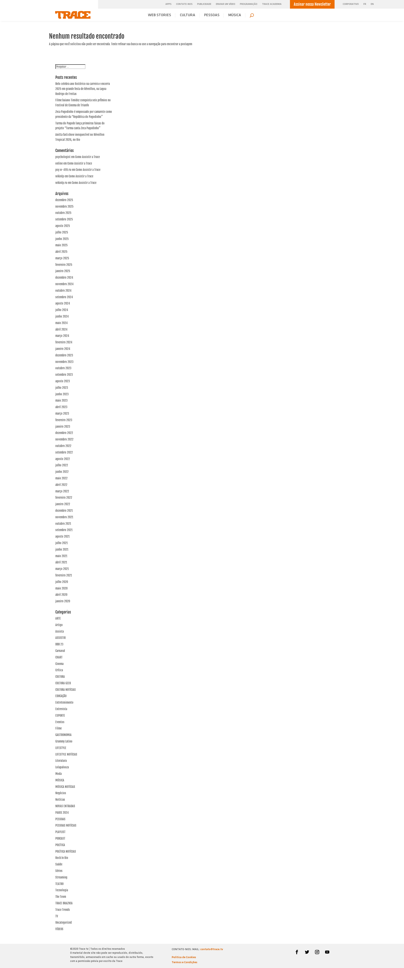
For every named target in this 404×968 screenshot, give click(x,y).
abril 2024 (61, 329)
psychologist (62, 157)
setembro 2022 (64, 452)
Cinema (59, 664)
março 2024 (62, 336)
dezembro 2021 (64, 510)
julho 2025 (61, 232)
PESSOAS (211, 15)
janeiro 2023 (62, 426)
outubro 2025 (63, 213)
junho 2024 (62, 316)
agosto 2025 (62, 226)
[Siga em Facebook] (297, 952)
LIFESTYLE (60, 748)
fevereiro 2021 (63, 575)
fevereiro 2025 (63, 264)
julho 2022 (61, 465)
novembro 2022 (64, 439)
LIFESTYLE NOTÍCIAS (66, 754)
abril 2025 (61, 251)
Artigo (59, 625)
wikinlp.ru (61, 183)
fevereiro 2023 (63, 420)
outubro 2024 (63, 290)
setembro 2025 (64, 219)
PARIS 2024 (62, 812)
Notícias (60, 799)
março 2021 (62, 569)
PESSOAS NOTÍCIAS (65, 825)
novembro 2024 (64, 284)
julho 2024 (61, 310)
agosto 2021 (62, 536)
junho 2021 (61, 549)
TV (56, 916)
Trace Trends (62, 909)
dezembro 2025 (64, 200)
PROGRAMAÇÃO (248, 4)
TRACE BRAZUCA (64, 903)
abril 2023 (61, 407)
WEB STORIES (159, 15)
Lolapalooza (62, 767)
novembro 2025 (64, 206)
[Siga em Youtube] (327, 952)
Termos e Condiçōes (184, 962)
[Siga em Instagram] (317, 952)
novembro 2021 (64, 517)
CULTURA (187, 15)
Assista (59, 631)
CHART (58, 657)
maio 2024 (61, 323)
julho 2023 (61, 387)
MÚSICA (234, 15)
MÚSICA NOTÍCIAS (65, 787)
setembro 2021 (64, 530)
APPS (168, 4)
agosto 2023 (62, 381)
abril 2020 (61, 594)
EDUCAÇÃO (60, 696)
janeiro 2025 (62, 271)
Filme (58, 728)
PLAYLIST (60, 832)
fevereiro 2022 (63, 497)
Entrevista (61, 709)
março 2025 (62, 258)
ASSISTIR (60, 638)
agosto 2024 (62, 303)
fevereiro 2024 (63, 342)
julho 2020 (61, 582)
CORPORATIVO (351, 4)
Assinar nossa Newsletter (312, 4)
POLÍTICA (60, 845)
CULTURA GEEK (63, 683)
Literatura (61, 760)
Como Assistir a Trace (87, 157)
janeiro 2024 (62, 349)
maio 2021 (61, 556)
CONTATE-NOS (184, 4)
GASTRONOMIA (63, 735)
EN (372, 4)
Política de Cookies (184, 957)
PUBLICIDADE (204, 4)
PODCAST (60, 838)
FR (364, 4)
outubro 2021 (63, 523)
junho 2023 (62, 394)
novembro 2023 (64, 362)
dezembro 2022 (64, 433)
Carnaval (60, 651)
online (59, 163)
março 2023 (62, 413)
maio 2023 (61, 400)
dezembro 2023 (64, 355)
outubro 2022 (63, 446)
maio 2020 (61, 588)
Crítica (59, 670)
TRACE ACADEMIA (272, 4)
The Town (60, 896)
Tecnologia (61, 890)
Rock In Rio (61, 858)
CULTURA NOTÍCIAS (65, 689)
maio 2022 (61, 478)
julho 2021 (61, 543)
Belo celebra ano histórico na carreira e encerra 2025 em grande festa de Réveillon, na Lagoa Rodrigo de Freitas (82, 89)
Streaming (61, 877)
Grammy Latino (63, 741)
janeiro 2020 (62, 601)
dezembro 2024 (64, 277)
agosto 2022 (62, 459)
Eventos (59, 722)
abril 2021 (61, 562)
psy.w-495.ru (63, 169)
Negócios (60, 793)
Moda (58, 773)
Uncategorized (63, 922)
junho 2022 (62, 471)
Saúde (58, 864)
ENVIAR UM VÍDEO (225, 4)
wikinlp (59, 176)
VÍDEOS (59, 929)
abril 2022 (61, 485)
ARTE (58, 618)
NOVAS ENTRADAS (65, 806)
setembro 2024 (64, 297)
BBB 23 (59, 644)
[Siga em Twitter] (307, 952)
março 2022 (62, 491)
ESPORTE (60, 715)
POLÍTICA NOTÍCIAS (65, 851)
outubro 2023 (63, 368)
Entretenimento (64, 702)
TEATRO (59, 884)
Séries (58, 871)
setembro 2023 (64, 374)
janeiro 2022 (62, 504)
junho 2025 (62, 239)
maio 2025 (61, 245)
